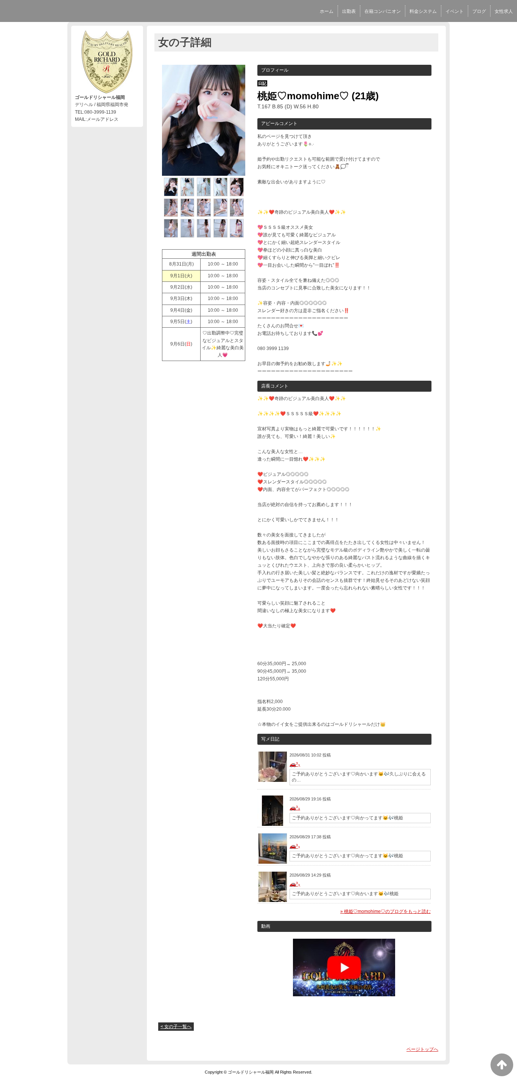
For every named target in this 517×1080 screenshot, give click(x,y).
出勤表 (349, 11)
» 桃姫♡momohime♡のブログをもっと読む (385, 911)
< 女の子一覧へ (176, 1026)
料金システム (423, 11)
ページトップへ (422, 1049)
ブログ (479, 11)
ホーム (326, 11)
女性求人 (504, 11)
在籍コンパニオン (382, 11)
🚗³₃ (295, 764)
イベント (454, 11)
